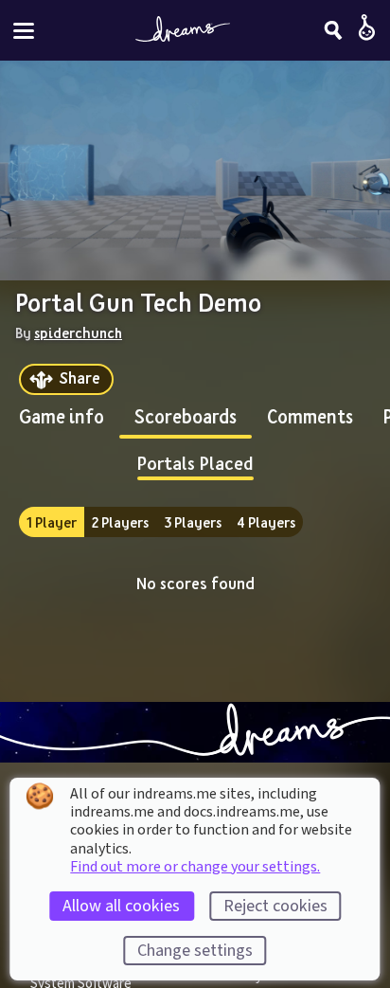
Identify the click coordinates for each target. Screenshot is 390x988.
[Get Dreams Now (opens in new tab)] (195, 732)
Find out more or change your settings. (195, 866)
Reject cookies (275, 906)
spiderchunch (78, 332)
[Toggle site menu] (24, 31)
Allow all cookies (121, 906)
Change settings (195, 950)
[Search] (333, 30)
